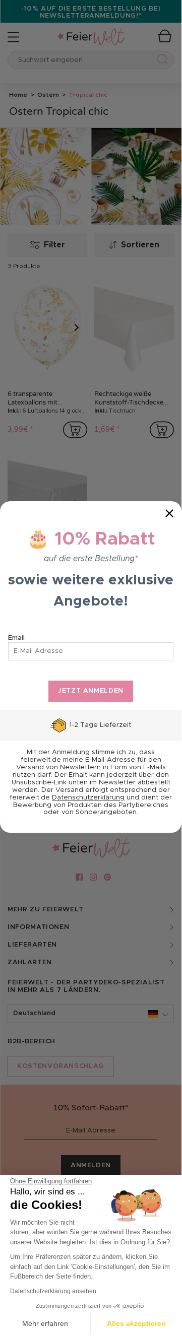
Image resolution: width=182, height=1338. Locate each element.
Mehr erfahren (45, 1323)
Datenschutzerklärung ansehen (53, 1291)
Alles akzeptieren (136, 1323)
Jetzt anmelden (91, 691)
